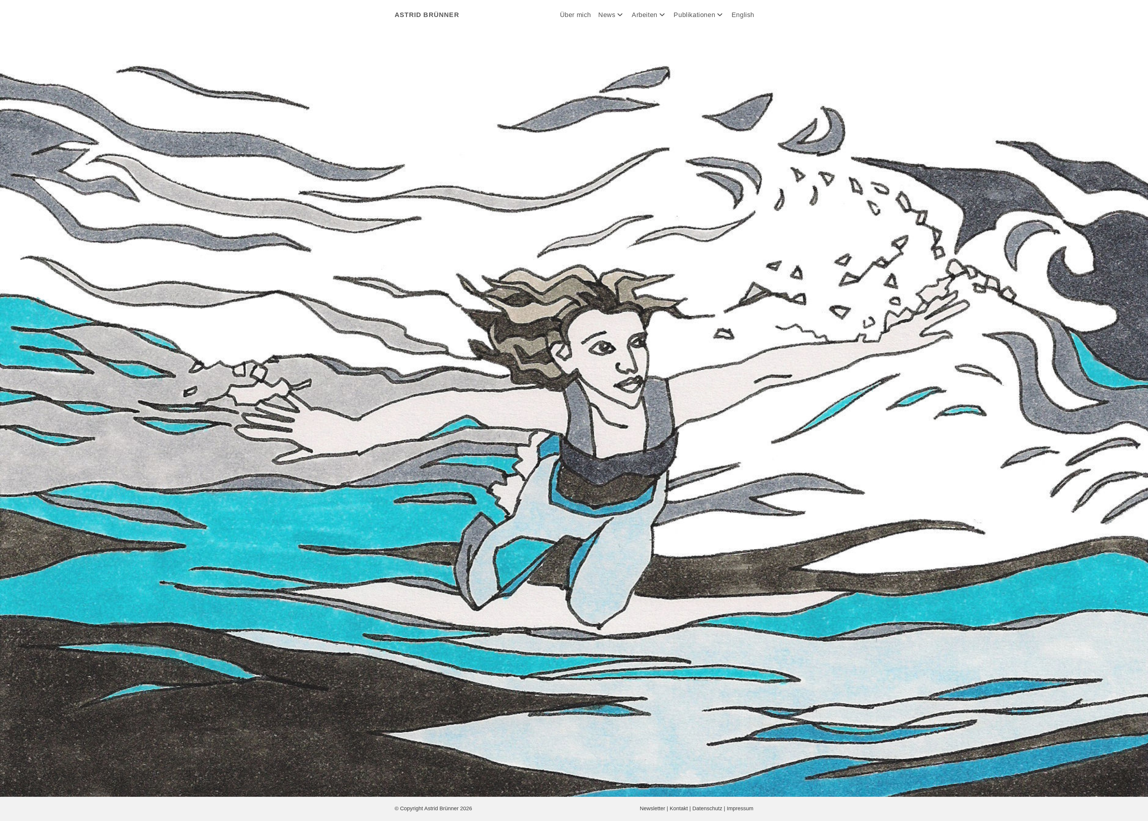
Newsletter (652, 808)
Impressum (740, 808)
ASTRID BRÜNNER (427, 15)
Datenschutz (707, 808)
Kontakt (679, 808)
